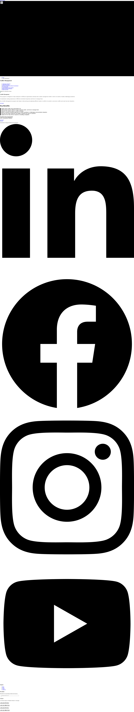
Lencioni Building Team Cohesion (8, 87)
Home (3, 686)
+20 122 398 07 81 (5, 705)
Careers (3, 688)
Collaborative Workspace (6, 83)
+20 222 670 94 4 (4, 703)
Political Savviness (5, 89)
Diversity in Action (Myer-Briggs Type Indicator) (10, 85)
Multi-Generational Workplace (7, 88)
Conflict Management (5, 84)
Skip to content (2, 0)
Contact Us (4, 689)
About (3, 687)
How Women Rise (5, 86)
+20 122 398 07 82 (5, 710)
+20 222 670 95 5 (4, 707)
